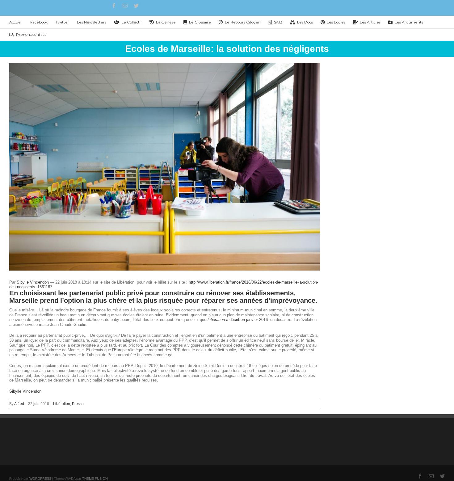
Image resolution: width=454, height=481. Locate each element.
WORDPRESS (40, 478)
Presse (78, 404)
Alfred (19, 404)
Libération (61, 404)
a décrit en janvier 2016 (238, 319)
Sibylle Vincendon (33, 282)
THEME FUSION (95, 478)
